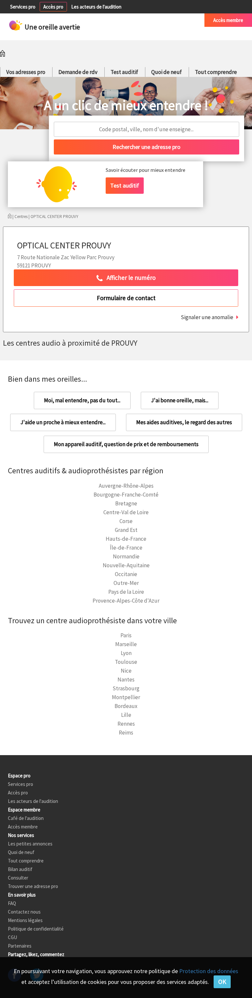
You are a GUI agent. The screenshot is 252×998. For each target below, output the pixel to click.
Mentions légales (25, 920)
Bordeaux (126, 706)
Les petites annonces (30, 844)
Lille (126, 714)
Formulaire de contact (126, 298)
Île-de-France (126, 547)
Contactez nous (24, 912)
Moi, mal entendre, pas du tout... (82, 400)
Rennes (126, 723)
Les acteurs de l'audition (96, 7)
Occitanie (126, 574)
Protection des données (208, 971)
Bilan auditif (20, 869)
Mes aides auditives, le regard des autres (184, 422)
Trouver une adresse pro (33, 886)
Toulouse (126, 661)
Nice (126, 670)
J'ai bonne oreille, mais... (179, 400)
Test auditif (124, 72)
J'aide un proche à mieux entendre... (63, 422)
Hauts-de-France (126, 538)
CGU (12, 937)
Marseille (126, 644)
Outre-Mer (126, 583)
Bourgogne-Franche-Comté (126, 494)
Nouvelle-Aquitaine (126, 565)
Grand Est (126, 530)
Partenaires (20, 946)
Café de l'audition (178, 20)
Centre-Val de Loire (126, 512)
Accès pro (53, 7)
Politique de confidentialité (36, 929)
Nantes (126, 679)
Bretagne (126, 503)
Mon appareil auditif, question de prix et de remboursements (126, 444)
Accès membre (228, 20)
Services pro (22, 7)
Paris (126, 635)
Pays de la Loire (126, 591)
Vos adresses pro (25, 72)
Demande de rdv (77, 72)
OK (222, 982)
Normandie (126, 556)
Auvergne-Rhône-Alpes (126, 485)
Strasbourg (126, 688)
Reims (126, 732)
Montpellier (126, 697)
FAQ (12, 903)
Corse (126, 521)
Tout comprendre (216, 72)
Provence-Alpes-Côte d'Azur (126, 600)
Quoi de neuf (166, 72)
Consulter (18, 878)
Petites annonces (133, 20)
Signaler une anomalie (207, 317)
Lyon (126, 653)
